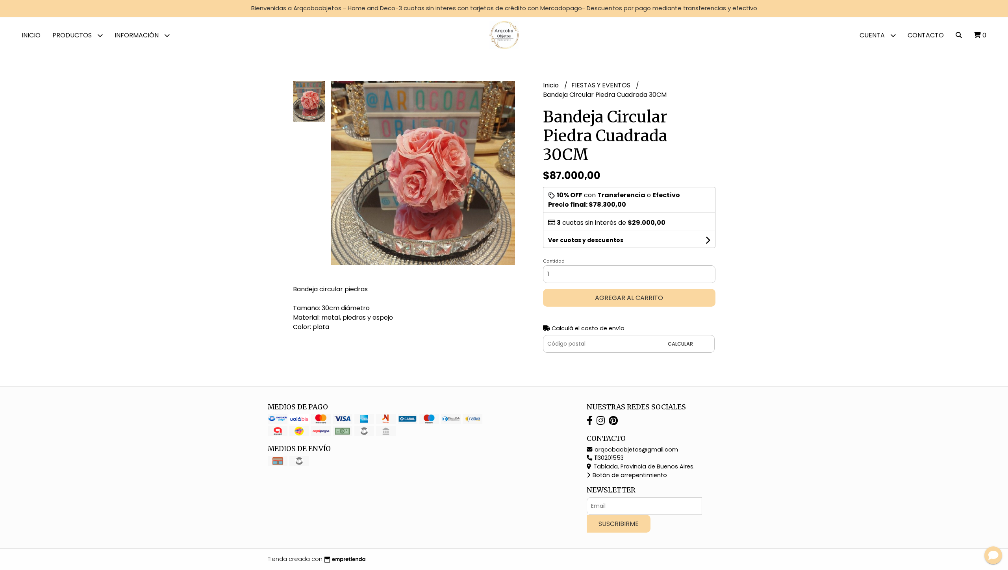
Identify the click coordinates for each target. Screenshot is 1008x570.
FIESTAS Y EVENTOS (601, 85)
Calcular (680, 344)
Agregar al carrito (629, 297)
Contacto (926, 35)
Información (137, 35)
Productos (72, 35)
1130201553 (608, 458)
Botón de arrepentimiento (629, 475)
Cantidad (554, 261)
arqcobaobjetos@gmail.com (635, 449)
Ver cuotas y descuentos (585, 240)
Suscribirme (618, 523)
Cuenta (873, 35)
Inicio (31, 35)
